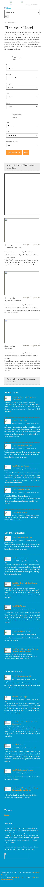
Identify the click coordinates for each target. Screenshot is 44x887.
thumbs (8, 160)
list (13, 160)
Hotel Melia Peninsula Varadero (22, 631)
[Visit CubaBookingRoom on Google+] (14, 5)
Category (9, 84)
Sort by (8, 122)
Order (8, 132)
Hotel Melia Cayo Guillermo (21, 489)
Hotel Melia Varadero (19, 606)
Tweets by (7, 815)
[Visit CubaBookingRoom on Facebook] (15, 2)
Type (7, 93)
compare (17, 160)
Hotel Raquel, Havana (19, 512)
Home (5, 22)
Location (8, 74)
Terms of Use (35, 872)
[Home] (22, 8)
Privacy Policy (5, 875)
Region (8, 64)
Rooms (8, 103)
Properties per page (11, 141)
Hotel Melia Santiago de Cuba (22, 445)
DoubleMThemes (18, 877)
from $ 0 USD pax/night (31, 245)
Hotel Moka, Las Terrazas (20, 466)
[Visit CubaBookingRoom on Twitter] (25, 2)
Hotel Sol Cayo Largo (19, 420)
